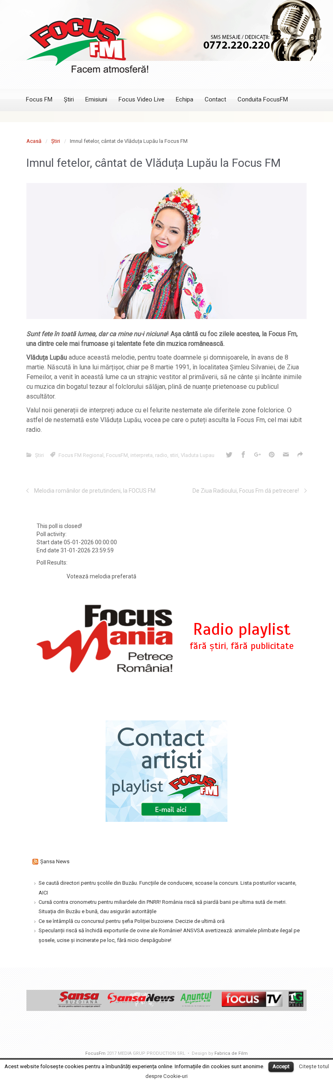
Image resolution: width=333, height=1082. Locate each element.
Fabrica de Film (231, 1053)
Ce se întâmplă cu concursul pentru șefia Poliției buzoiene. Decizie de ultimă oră (132, 921)
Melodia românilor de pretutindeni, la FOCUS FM (95, 490)
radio (161, 455)
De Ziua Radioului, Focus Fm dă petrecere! (245, 490)
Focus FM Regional (81, 455)
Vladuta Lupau (197, 455)
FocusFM (117, 455)
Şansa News (54, 861)
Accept (281, 1066)
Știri (55, 141)
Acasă (33, 141)
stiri (174, 455)
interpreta (141, 455)
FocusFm (95, 1053)
